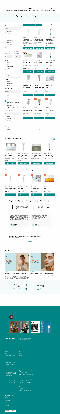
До (13, 56)
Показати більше (39, 123)
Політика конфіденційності (10, 364)
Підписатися (17, 318)
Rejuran (32, 185)
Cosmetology (8, 405)
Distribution (8, 402)
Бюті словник (7, 358)
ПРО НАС (47, 10)
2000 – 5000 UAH (16, 51)
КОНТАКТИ (53, 10)
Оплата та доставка (8, 346)
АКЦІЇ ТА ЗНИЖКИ (31, 10)
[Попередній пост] (11, 327)
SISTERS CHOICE (38, 10)
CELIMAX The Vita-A (11, 185)
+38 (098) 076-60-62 (24, 391)
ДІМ (15, 10)
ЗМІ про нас (7, 353)
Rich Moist (53, 60)
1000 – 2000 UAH (16, 49)
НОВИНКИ (21, 10)
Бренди (20, 358)
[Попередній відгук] (47, 201)
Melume (45, 185)
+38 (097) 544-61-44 (24, 383)
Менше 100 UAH (7, 49)
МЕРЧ (17, 10)
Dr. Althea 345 (25, 153)
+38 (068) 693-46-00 (10, 382)
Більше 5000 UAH (16, 53)
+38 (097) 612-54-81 (10, 377)
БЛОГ (50, 10)
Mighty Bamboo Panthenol (52, 37)
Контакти (6, 360)
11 (47, 129)
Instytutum (25, 60)
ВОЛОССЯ (7, 10)
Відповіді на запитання (9, 349)
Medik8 (24, 107)
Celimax (6, 185)
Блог (5, 357)
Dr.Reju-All (36, 107)
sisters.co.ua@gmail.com (11, 370)
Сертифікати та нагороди (10, 355)
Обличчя (20, 347)
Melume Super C (50, 185)
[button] (29, 25)
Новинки (20, 355)
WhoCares (20, 185)
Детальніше (30, 241)
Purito (46, 37)
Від (5, 56)
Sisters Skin (8, 400)
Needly (32, 153)
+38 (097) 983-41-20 (10, 380)
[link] (54, 8)
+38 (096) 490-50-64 (10, 385)
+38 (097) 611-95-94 (24, 376)
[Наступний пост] (49, 327)
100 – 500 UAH (7, 51)
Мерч (20, 353)
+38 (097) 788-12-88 (10, 378)
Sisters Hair (8, 397)
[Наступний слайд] (54, 138)
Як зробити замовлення (9, 347)
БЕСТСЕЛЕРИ (25, 10)
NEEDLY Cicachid (37, 153)
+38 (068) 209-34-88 (24, 388)
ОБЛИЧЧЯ (11, 10)
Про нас (6, 351)
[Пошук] (7, 8)
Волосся (20, 346)
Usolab (24, 37)
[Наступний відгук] (50, 201)
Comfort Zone (37, 60)
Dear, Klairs (47, 60)
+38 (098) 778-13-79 (24, 372)
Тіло (19, 349)
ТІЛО (14, 10)
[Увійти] (52, 8)
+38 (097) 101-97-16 (24, 380)
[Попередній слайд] (52, 138)
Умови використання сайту (10, 362)
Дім (19, 351)
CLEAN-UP (10, 153)
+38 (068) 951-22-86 (10, 384)
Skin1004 (47, 107)
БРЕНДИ (43, 10)
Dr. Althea (20, 153)
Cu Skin (6, 153)
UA (5, 8)
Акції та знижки (22, 357)
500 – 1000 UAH (7, 53)
